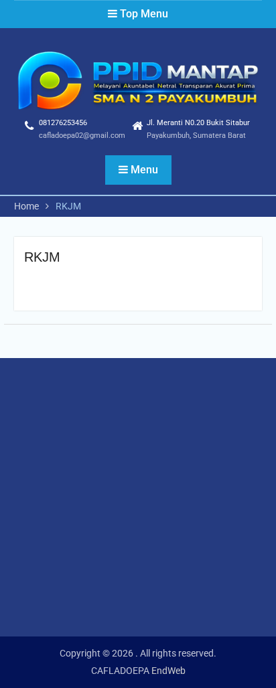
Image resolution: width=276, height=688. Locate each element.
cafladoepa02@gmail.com (82, 135)
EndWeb (168, 670)
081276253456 (63, 122)
